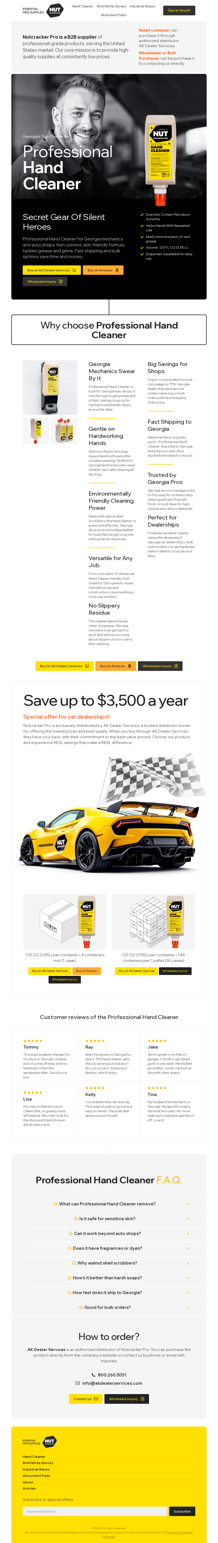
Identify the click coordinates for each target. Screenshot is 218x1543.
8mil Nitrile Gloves (111, 6)
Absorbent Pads (113, 15)
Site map (109, 1536)
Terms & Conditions (180, 1532)
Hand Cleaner (82, 6)
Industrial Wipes (142, 6)
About (28, 1482)
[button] (179, 10)
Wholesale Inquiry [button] (64, 979)
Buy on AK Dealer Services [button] (50, 971)
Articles (29, 1488)
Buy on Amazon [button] (86, 971)
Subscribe (182, 1511)
